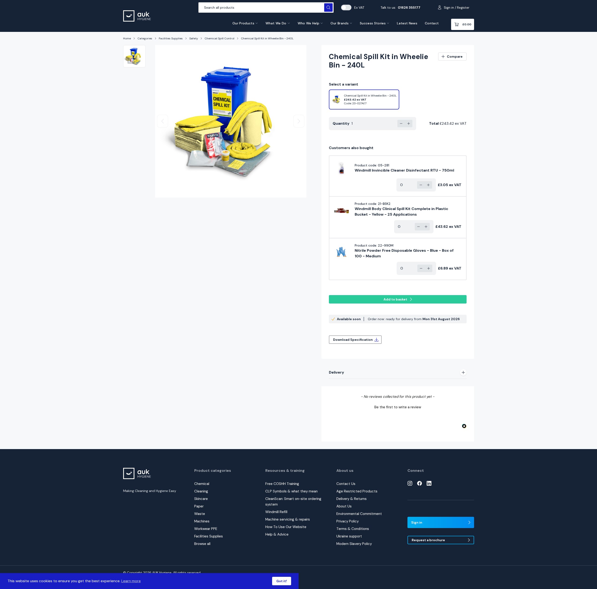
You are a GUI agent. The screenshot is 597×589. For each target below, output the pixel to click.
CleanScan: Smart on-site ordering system (293, 501)
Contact (432, 23)
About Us (344, 506)
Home (127, 38)
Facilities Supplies (171, 38)
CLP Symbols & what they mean (291, 491)
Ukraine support (349, 536)
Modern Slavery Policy (354, 543)
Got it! (281, 581)
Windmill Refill (276, 512)
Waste (199, 513)
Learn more (131, 580)
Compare (455, 56)
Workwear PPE (205, 528)
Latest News (407, 23)
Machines (201, 521)
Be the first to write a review (397, 407)
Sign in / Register (456, 7)
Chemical (201, 483)
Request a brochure (428, 540)
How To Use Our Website (285, 527)
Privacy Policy (347, 521)
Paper (199, 506)
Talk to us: (400, 7)
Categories (144, 38)
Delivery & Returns (351, 498)
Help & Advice (277, 534)
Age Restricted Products (356, 491)
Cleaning (201, 491)
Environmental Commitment (359, 513)
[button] (398, 407)
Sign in (416, 522)
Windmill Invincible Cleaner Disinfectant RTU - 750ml (404, 170)
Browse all (202, 543)
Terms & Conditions (352, 528)
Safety (193, 38)
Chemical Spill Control (219, 38)
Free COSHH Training (282, 483)
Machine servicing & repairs (287, 519)
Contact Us (345, 483)
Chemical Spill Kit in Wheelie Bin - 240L (267, 38)
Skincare (201, 498)
